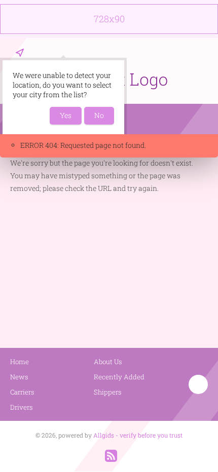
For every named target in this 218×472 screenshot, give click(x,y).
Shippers (108, 392)
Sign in (201, 52)
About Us (108, 361)
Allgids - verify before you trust (138, 435)
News (19, 376)
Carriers (22, 392)
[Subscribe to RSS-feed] (111, 456)
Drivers (21, 407)
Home (19, 361)
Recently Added (119, 376)
